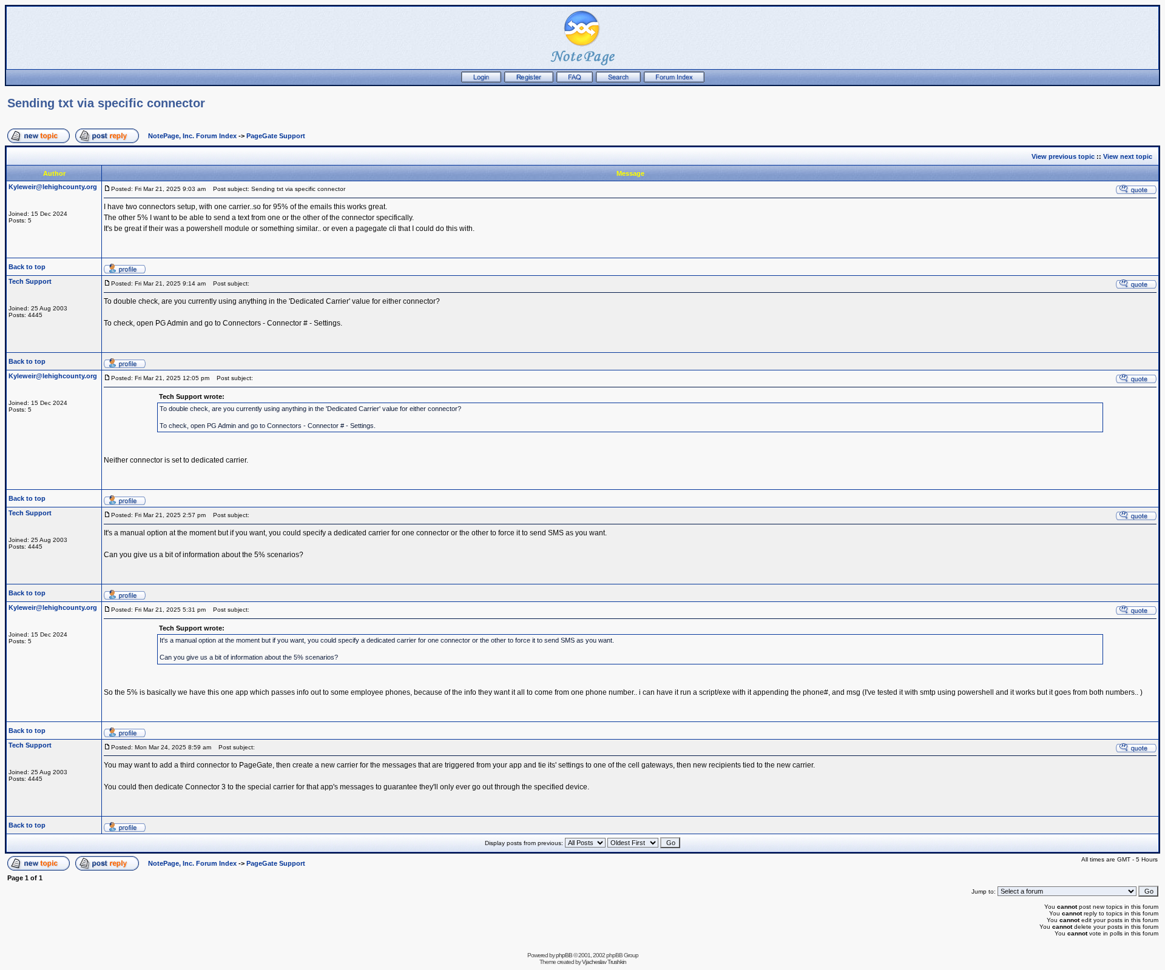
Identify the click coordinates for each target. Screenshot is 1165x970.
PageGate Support (275, 135)
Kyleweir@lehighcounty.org (52, 186)
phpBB (564, 955)
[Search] (618, 80)
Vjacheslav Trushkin (604, 961)
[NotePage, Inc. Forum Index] (674, 80)
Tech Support (30, 281)
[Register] (529, 80)
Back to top (27, 266)
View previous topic (1063, 156)
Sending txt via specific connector (106, 103)
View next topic (1127, 156)
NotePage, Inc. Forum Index (192, 135)
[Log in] (481, 80)
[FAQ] (574, 80)
